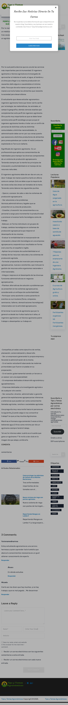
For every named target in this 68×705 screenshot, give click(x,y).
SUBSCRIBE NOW (34, 46)
